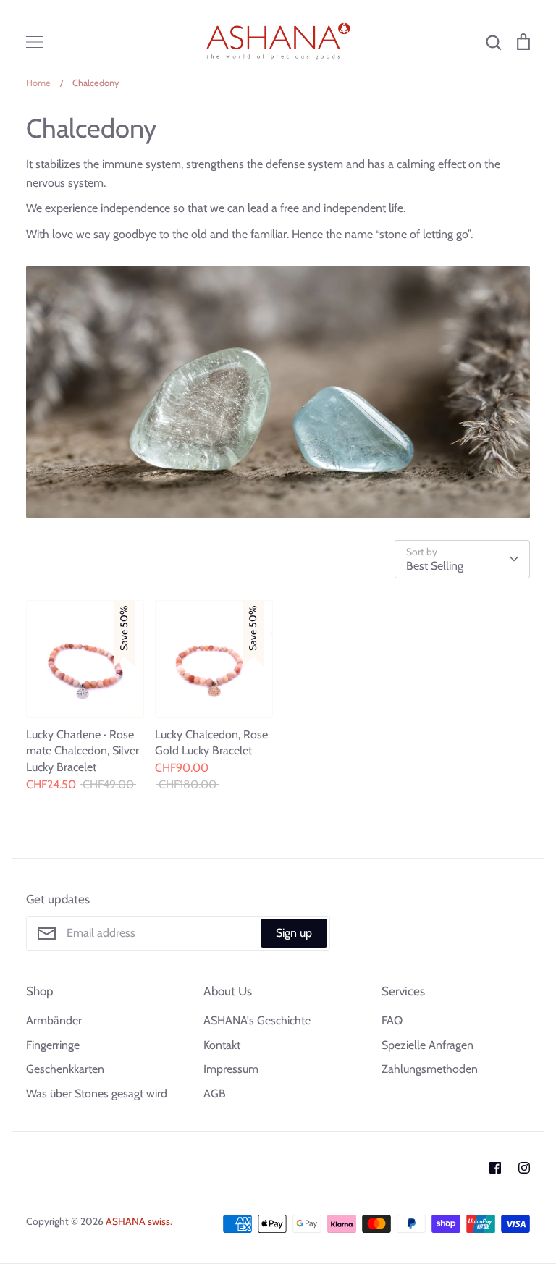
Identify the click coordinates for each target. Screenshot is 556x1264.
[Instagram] (524, 1167)
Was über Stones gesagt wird (96, 1093)
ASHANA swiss (138, 1221)
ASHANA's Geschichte (257, 1020)
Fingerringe (53, 1045)
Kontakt (221, 1045)
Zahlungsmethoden (430, 1069)
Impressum (230, 1069)
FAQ (392, 1020)
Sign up (294, 933)
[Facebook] (495, 1167)
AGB (214, 1093)
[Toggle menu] (35, 42)
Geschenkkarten (65, 1069)
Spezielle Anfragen (427, 1045)
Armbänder (54, 1020)
